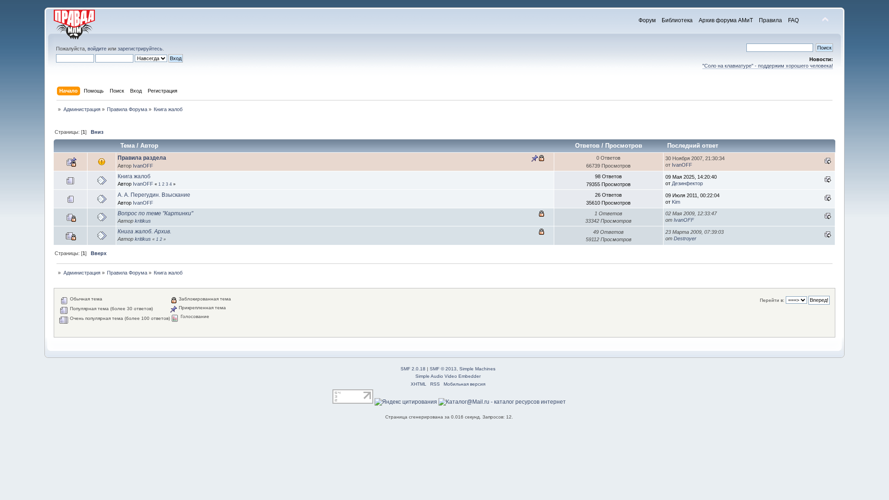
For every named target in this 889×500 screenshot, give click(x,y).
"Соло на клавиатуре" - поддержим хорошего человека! (767, 66)
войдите (97, 48)
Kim (676, 202)
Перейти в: (772, 300)
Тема (127, 145)
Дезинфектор (687, 183)
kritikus (143, 221)
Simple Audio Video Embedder (448, 376)
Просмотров (623, 145)
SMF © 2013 (443, 368)
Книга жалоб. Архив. (144, 231)
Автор (149, 145)
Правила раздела (142, 158)
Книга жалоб (134, 176)
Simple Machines (477, 368)
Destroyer (685, 238)
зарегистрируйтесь (140, 48)
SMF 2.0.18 (413, 368)
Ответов (587, 145)
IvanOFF (143, 166)
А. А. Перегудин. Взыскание (154, 195)
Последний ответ (693, 145)
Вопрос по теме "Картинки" (155, 213)
